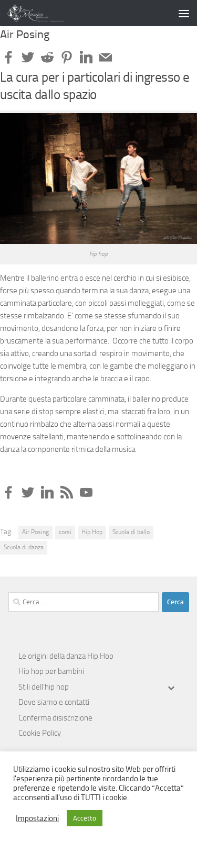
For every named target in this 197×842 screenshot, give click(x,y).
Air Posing (35, 532)
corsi (65, 532)
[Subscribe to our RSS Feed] (66, 492)
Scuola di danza (24, 547)
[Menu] (184, 13)
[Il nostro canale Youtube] (86, 492)
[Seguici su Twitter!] (27, 492)
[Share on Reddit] (47, 57)
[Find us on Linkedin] (47, 492)
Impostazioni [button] (37, 818)
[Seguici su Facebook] (8, 492)
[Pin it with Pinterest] (66, 57)
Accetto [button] (84, 818)
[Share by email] (105, 57)
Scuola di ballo (131, 532)
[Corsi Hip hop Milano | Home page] (45, 13)
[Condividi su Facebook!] (8, 57)
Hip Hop (91, 532)
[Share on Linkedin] (86, 57)
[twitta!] (27, 57)
